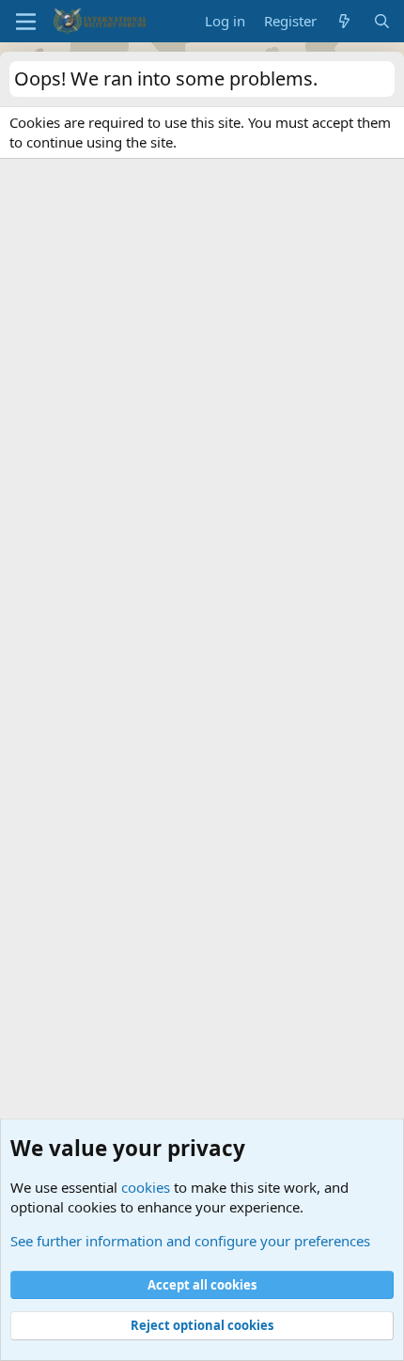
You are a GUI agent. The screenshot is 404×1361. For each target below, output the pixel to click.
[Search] (382, 21)
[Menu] (26, 21)
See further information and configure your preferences (190, 1240)
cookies (145, 1187)
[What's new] (344, 21)
